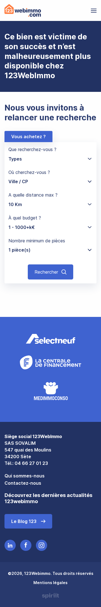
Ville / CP (18, 181)
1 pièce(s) (19, 250)
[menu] (94, 10)
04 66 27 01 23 (31, 463)
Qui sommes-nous (24, 476)
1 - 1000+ (21, 227)
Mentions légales (50, 582)
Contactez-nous (22, 483)
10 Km (15, 204)
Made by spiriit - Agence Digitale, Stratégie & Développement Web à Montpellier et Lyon (50, 596)
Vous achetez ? (28, 136)
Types (15, 159)
